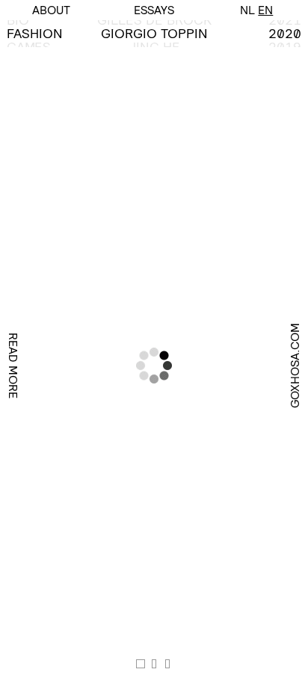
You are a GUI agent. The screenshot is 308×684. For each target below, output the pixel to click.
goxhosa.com (295, 365)
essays (154, 10)
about (51, 10)
